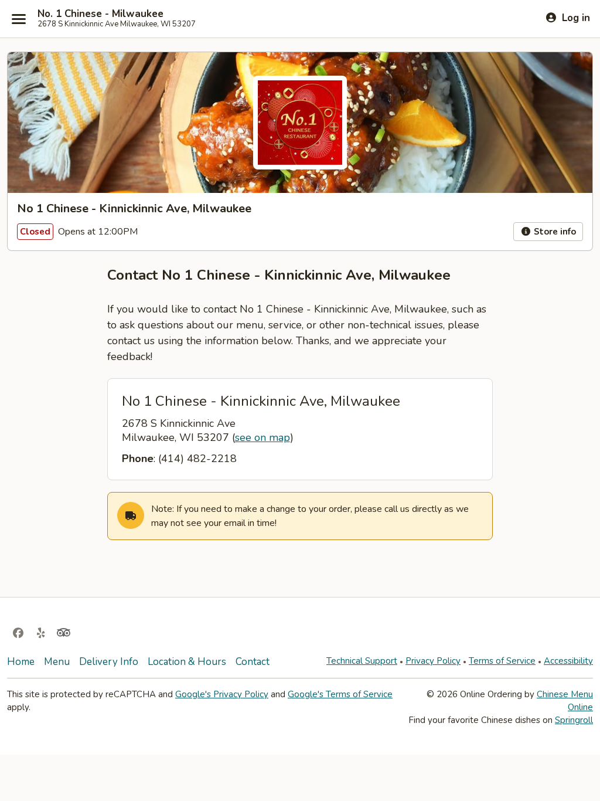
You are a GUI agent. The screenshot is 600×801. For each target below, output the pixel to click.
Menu (57, 661)
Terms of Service (502, 661)
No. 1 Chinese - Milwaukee (100, 14)
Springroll (574, 720)
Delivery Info (108, 661)
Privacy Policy (433, 661)
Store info (553, 231)
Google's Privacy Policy (221, 694)
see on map (262, 437)
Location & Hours (187, 661)
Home (21, 661)
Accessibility (568, 661)
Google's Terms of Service (340, 694)
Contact (253, 661)
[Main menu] (19, 19)
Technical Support (361, 661)
